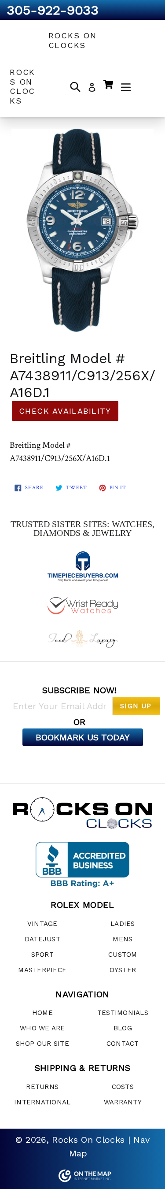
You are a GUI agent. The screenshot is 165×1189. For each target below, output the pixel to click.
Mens (122, 939)
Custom (122, 955)
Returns (42, 1087)
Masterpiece (42, 970)
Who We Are (42, 1028)
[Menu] (126, 86)
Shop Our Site (42, 1044)
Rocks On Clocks (72, 40)
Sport (42, 955)
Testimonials (122, 1013)
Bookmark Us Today (83, 737)
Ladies (122, 924)
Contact (122, 1044)
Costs (123, 1087)
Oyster (123, 970)
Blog (123, 1028)
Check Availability (65, 411)
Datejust (42, 939)
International (42, 1102)
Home (42, 1013)
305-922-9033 (53, 10)
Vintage (42, 924)
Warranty (123, 1102)
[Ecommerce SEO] (82, 1176)
